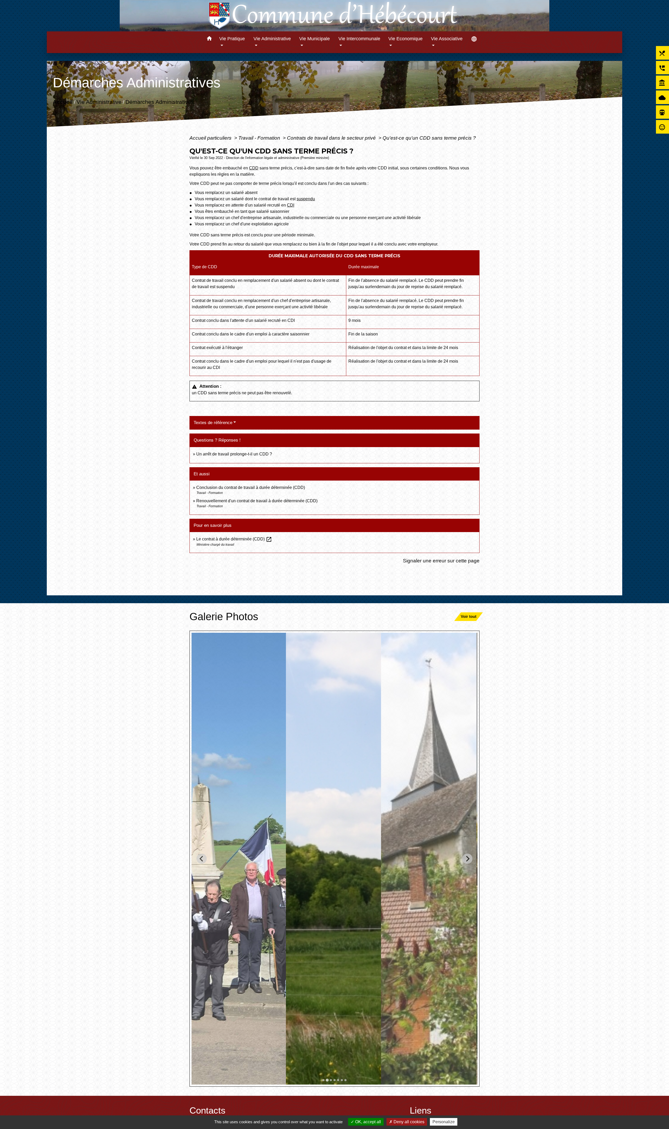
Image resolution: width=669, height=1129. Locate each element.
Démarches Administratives (159, 102)
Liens (420, 1110)
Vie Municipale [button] (314, 38)
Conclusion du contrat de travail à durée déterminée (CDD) (250, 487)
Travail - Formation (259, 138)
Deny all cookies (408, 1122)
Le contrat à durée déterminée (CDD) (234, 539)
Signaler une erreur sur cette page (441, 560)
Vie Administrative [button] (272, 38)
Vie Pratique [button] (232, 38)
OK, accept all (367, 1122)
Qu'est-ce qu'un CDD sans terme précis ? (429, 138)
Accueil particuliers (211, 138)
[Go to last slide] (202, 859)
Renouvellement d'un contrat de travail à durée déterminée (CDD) (257, 501)
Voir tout (468, 616)
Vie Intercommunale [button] (359, 38)
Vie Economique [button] (405, 38)
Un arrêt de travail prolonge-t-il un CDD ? (234, 454)
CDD (253, 168)
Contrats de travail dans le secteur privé (332, 138)
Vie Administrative (99, 102)
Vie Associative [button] (447, 38)
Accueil (63, 102)
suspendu (306, 199)
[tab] (323, 1080)
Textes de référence (213, 422)
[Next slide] (467, 859)
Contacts (207, 1110)
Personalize (443, 1122)
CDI (290, 205)
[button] (209, 39)
